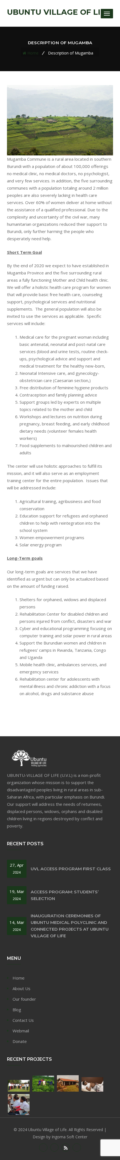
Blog (17, 1009)
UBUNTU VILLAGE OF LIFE (58, 12)
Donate (20, 1041)
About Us (21, 988)
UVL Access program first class (71, 868)
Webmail (21, 1030)
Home (33, 53)
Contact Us (23, 1020)
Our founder (24, 999)
